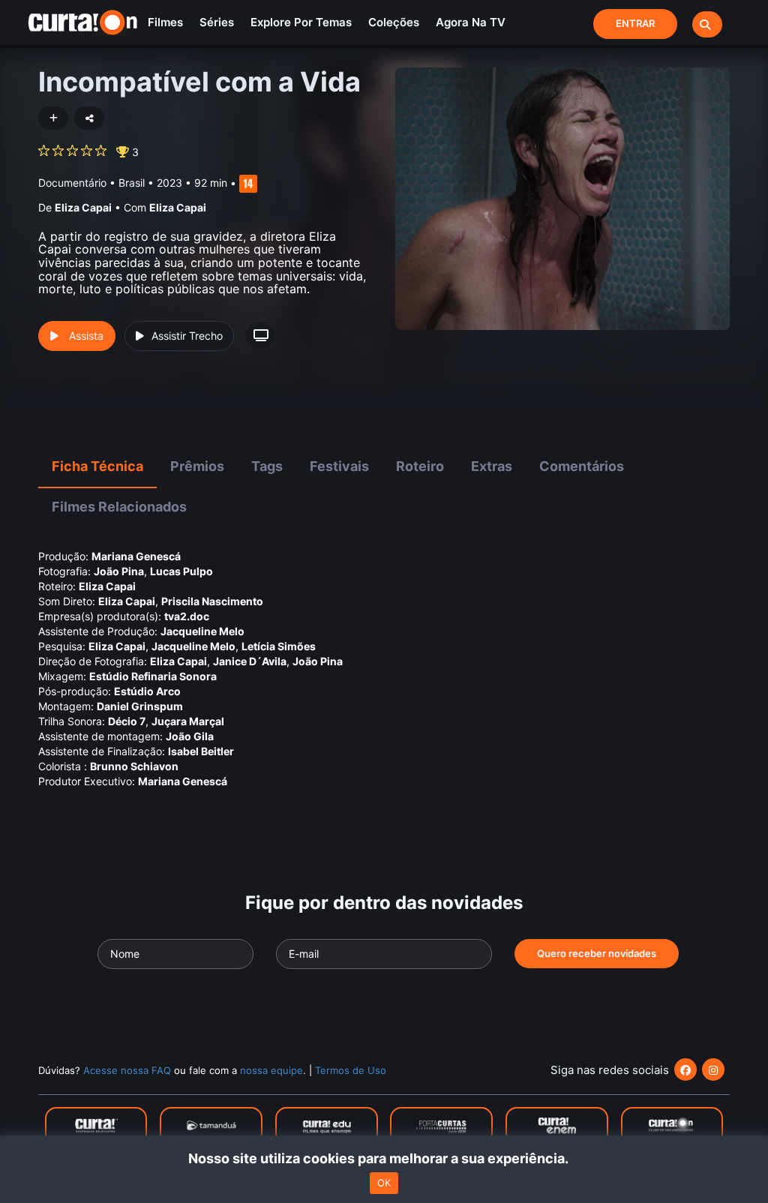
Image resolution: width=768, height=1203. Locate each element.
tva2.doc (186, 616)
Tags (267, 466)
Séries (217, 22)
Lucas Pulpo (181, 571)
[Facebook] (685, 1069)
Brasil (131, 182)
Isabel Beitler (201, 751)
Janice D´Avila (249, 661)
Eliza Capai (83, 207)
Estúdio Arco (147, 691)
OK (384, 1183)
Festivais (339, 466)
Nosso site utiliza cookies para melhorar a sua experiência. (384, 1158)
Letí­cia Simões (279, 646)
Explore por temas (301, 22)
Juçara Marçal (188, 721)
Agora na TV (471, 22)
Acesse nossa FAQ (127, 1070)
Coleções (393, 22)
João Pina (119, 571)
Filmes (165, 22)
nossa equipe (271, 1070)
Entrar (635, 23)
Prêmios (197, 466)
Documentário (72, 182)
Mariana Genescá (136, 556)
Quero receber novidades (596, 953)
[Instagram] (713, 1069)
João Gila (190, 736)
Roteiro (420, 466)
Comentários (581, 466)
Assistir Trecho (187, 335)
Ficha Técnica (97, 466)
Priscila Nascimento (212, 601)
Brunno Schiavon (134, 766)
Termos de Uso (350, 1070)
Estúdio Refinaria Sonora (153, 676)
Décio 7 (127, 721)
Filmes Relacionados (119, 506)
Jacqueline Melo (202, 631)
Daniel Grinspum (140, 706)
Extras (491, 466)
